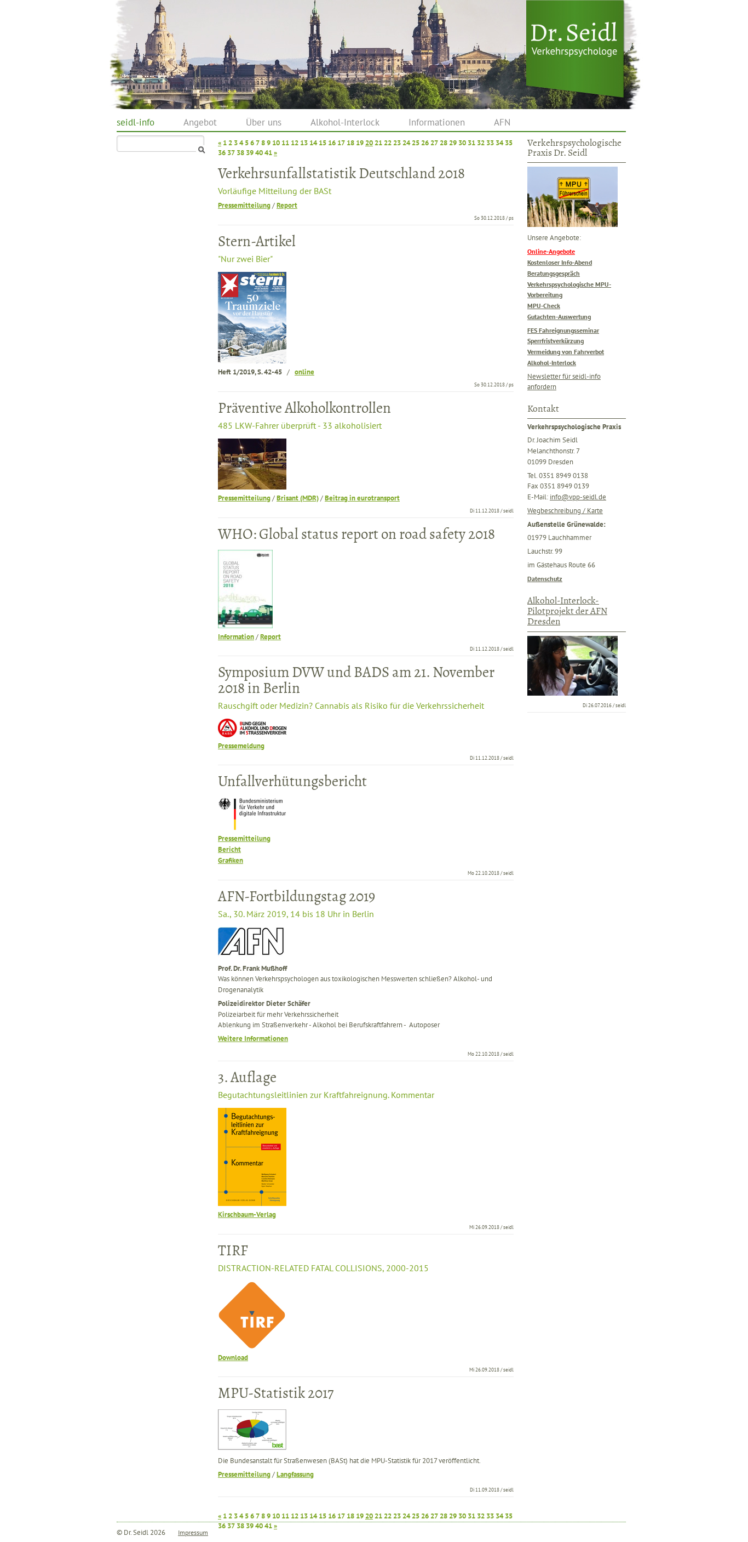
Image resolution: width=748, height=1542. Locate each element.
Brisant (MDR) (298, 498)
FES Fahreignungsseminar (563, 330)
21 (378, 142)
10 (276, 142)
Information (236, 636)
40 (259, 152)
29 (453, 142)
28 (443, 142)
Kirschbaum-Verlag (247, 1214)
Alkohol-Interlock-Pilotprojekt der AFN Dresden (567, 611)
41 (268, 152)
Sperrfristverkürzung (555, 340)
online (304, 372)
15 (322, 142)
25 (415, 142)
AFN (502, 122)
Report (287, 205)
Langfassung (295, 1474)
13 (304, 142)
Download (233, 1357)
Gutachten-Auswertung (559, 316)
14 (313, 142)
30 (462, 142)
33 (490, 142)
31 (471, 142)
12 (294, 142)
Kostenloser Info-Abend (559, 262)
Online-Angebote (551, 251)
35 (509, 142)
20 (369, 142)
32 (481, 142)
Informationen (436, 122)
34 (499, 142)
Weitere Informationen (253, 1038)
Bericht (229, 849)
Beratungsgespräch (553, 273)
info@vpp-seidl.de (578, 496)
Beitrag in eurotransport (362, 498)
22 (388, 142)
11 (285, 142)
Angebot (200, 122)
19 (360, 142)
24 (406, 142)
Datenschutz (544, 578)
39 (250, 152)
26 (425, 142)
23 (397, 142)
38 (240, 152)
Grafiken (230, 860)
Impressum (193, 1532)
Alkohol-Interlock (344, 122)
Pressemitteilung (244, 205)
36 (222, 152)
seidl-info (135, 122)
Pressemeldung (241, 745)
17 (341, 142)
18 (350, 142)
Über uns (263, 122)
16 (332, 142)
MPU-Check (543, 305)
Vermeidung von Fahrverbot (565, 351)
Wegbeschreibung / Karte (565, 510)
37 (231, 152)
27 (434, 142)
